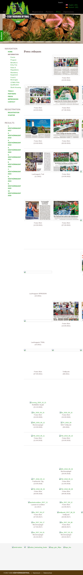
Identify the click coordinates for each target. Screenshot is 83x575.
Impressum (36, 573)
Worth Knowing (15, 87)
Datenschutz (47, 573)
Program (13, 60)
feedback (1, 36)
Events (12, 57)
